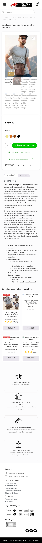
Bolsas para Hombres (12, 18)
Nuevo (33, 165)
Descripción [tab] (11, 175)
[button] (33, 38)
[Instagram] (31, 530)
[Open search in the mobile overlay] (18, 12)
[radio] (7, 136)
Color (7, 130)
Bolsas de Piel (23, 18)
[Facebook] (27, 530)
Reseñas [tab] (23, 175)
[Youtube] (35, 530)
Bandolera (23, 165)
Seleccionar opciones (11, 328)
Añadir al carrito (24, 145)
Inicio (3, 18)
